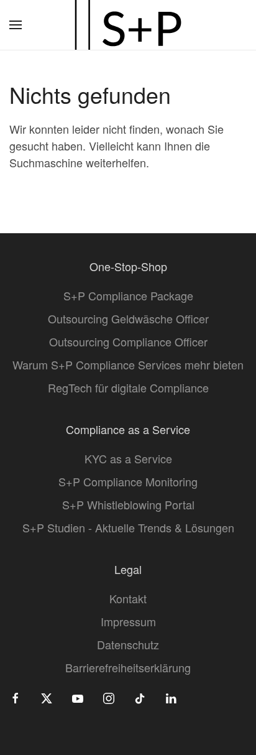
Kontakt (128, 598)
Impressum (128, 621)
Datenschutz (128, 644)
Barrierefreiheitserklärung (128, 667)
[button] (15, 25)
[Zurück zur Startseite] (128, 25)
